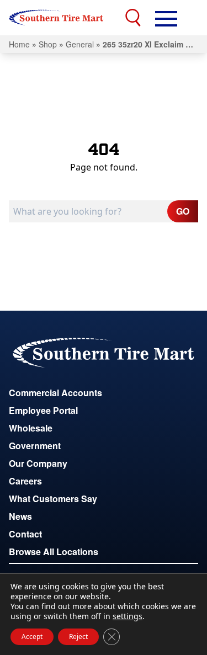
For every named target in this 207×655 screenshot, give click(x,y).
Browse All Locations (53, 551)
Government (35, 445)
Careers (25, 481)
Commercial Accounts (55, 392)
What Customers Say (53, 498)
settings (127, 616)
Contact (25, 534)
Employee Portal (43, 410)
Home (19, 44)
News (20, 516)
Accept (32, 636)
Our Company (38, 463)
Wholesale (30, 428)
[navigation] (166, 17)
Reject (78, 636)
